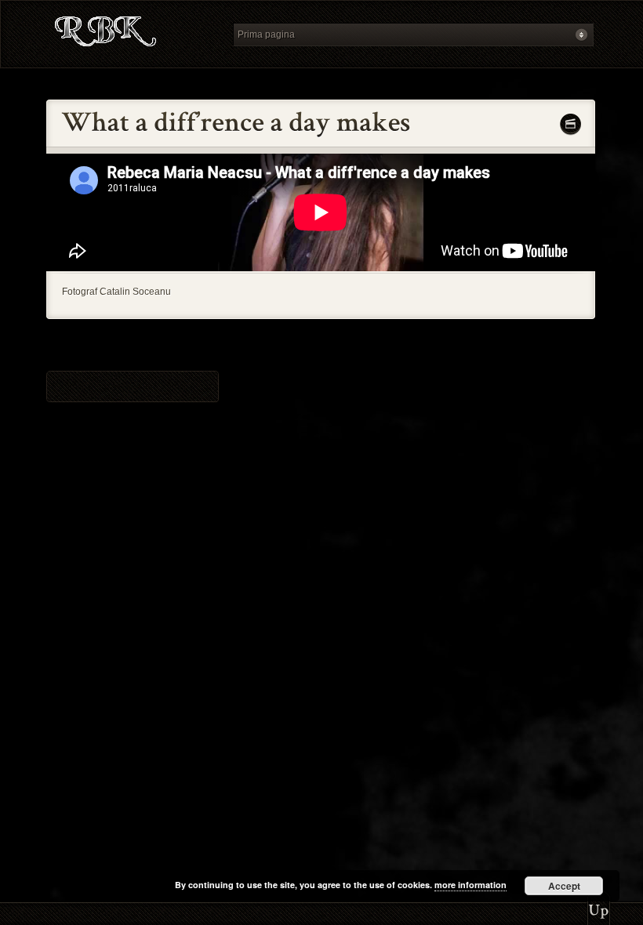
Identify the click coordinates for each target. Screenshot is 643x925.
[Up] (599, 905)
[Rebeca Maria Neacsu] (135, 34)
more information (470, 885)
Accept (564, 886)
